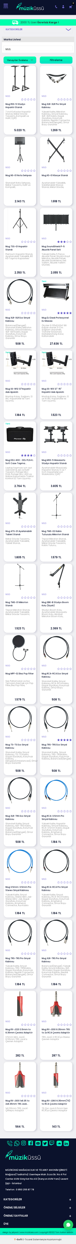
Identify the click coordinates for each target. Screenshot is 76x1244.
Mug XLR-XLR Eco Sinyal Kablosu (17, 319)
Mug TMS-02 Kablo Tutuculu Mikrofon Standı (55, 533)
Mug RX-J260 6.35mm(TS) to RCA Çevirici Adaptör (56, 1102)
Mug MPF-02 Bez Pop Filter (19, 673)
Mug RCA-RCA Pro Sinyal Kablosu (55, 888)
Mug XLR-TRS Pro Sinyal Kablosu (54, 960)
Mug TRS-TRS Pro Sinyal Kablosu (17, 960)
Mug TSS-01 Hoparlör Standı (16, 248)
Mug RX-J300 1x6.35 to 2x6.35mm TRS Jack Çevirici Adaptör (17, 1102)
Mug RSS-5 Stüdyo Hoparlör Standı (15, 106)
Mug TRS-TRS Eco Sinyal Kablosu (54, 746)
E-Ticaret (27, 1239)
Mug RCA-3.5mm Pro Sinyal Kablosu (53, 817)
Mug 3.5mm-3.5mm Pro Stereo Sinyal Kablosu (18, 888)
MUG (7, 96)
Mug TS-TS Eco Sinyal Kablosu (16, 746)
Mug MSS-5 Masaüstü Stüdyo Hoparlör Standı (54, 462)
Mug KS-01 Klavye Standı (55, 175)
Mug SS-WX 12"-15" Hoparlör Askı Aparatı (53, 390)
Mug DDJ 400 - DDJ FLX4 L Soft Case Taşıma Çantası (19, 462)
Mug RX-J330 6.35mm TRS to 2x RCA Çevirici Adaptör (56, 1031)
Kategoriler (14, 29)
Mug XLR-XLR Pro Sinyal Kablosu (54, 106)
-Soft (18, 1239)
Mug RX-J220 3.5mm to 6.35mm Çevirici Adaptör (19, 1031)
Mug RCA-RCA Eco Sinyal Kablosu (55, 675)
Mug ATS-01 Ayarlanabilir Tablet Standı (18, 533)
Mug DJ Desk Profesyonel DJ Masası (55, 319)
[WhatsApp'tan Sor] (68, 1225)
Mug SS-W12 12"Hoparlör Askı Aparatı (18, 390)
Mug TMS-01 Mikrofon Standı (16, 604)
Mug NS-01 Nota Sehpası (18, 175)
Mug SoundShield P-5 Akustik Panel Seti (53, 248)
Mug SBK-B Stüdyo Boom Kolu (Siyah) (55, 604)
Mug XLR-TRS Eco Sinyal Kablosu (17, 817)
